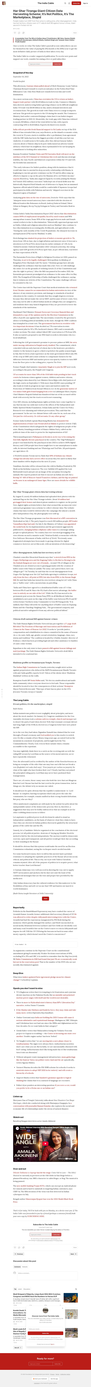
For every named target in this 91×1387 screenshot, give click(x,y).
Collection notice (65, 1374)
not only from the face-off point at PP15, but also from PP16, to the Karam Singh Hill (45, 577)
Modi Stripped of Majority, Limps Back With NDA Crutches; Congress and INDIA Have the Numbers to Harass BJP (37, 1295)
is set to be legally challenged (34, 260)
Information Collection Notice (45, 1339)
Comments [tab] (17, 1267)
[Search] (65, 3)
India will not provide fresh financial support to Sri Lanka (37, 129)
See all (17, 1347)
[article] (45, 1299)
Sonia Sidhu (35, 680)
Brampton (69, 686)
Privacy (52, 1374)
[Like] (15, 33)
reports (16, 179)
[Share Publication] (69, 3)
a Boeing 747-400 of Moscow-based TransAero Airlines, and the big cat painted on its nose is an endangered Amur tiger (45, 477)
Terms (57, 1374)
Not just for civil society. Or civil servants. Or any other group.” (39, 416)
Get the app (54, 1379)
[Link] (10, 72)
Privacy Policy (58, 1339)
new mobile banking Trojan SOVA (31, 1186)
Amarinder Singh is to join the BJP (52, 367)
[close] (62, 1308)
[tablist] (21, 1267)
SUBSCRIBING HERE (35, 1216)
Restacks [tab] (24, 1267)
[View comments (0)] (19, 33)
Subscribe (76, 3)
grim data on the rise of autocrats (36, 197)
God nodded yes (47, 735)
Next (72, 1254)
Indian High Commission (27, 667)
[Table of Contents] (2, 693)
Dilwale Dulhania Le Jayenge (24, 1173)
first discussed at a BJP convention (60, 518)
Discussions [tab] (26, 1289)
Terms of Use (54, 1337)
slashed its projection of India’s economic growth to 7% (51, 238)
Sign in (85, 3)
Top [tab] (15, 1289)
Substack (36, 1383)
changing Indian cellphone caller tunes (40, 530)
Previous (20, 1254)
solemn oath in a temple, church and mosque (54, 719)
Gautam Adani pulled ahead (38, 86)
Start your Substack (41, 1379)
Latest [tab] (20, 1289)
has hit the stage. (43, 1173)
